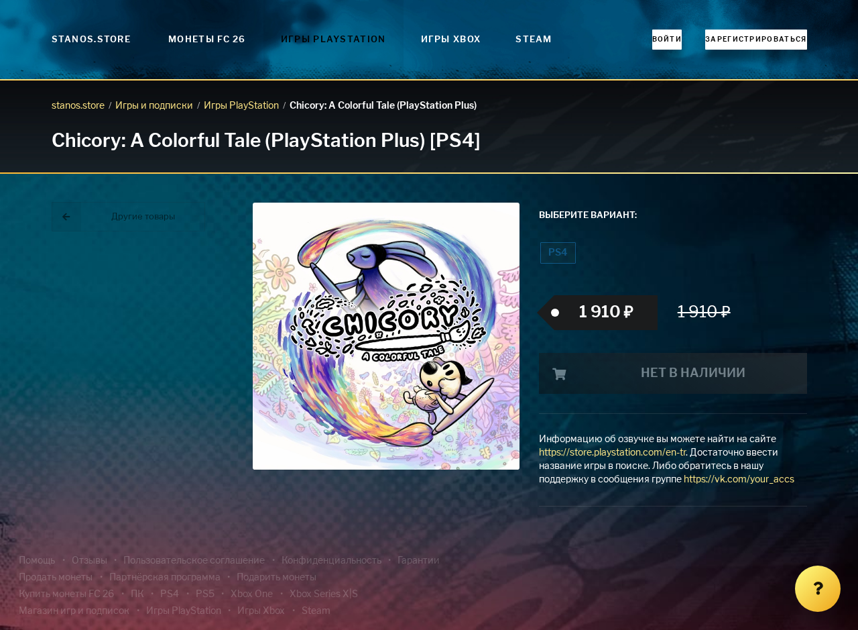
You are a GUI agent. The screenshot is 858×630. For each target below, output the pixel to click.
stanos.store (78, 106)
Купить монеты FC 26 (66, 594)
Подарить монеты (276, 577)
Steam (533, 40)
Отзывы (89, 561)
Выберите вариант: (588, 215)
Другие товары (143, 217)
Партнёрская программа (165, 577)
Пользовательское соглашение (194, 561)
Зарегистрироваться (755, 39)
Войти (667, 39)
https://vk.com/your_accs (739, 479)
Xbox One (252, 594)
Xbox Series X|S (324, 594)
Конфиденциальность (331, 561)
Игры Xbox (451, 40)
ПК (137, 594)
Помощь (37, 561)
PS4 (557, 253)
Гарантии (418, 561)
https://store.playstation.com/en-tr (612, 453)
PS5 (205, 594)
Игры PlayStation (333, 40)
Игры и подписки (154, 106)
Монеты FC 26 (207, 40)
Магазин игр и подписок (74, 611)
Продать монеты (56, 577)
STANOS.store (91, 40)
